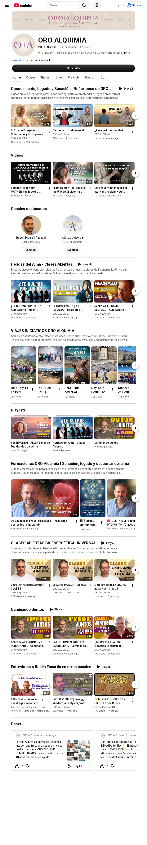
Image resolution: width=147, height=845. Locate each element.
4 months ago (48, 735)
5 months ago (133, 735)
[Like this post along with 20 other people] (17, 766)
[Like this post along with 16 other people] (102, 766)
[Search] (84, 5)
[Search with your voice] (97, 5)
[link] (53, 752)
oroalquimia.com (24, 60)
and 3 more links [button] (43, 60)
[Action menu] (88, 766)
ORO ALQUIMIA (19, 138)
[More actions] (49, 131)
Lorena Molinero (102, 707)
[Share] (69, 766)
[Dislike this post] (27, 766)
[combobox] (63, 5)
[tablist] (73, 77)
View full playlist (19, 450)
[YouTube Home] (22, 5)
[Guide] (7, 5)
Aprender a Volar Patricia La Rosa (28, 707)
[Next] (135, 116)
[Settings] (118, 5)
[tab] (16, 77)
